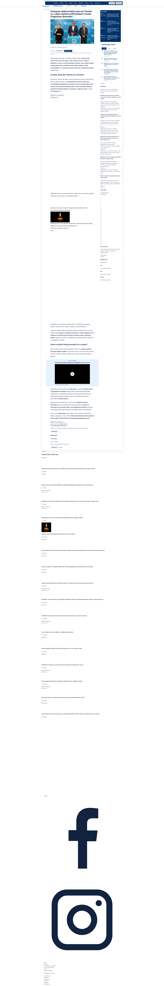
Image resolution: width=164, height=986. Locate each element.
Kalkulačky (51, 0)
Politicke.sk (46, 980)
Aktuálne (45, 0)
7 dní (109, 48)
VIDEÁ (76, 6)
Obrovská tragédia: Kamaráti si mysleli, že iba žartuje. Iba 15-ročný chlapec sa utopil (62, 648)
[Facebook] (82, 878)
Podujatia (48, 0)
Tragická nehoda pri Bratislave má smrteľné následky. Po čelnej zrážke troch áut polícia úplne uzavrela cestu (111, 78)
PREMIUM (68, 6)
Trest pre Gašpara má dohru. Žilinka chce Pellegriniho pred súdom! (57, 632)
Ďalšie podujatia (103, 262)
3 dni (104, 48)
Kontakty (46, 795)
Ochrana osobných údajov (49, 967)
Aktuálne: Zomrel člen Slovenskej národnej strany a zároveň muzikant (111, 59)
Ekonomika (81, 3)
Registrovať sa (54, 431)
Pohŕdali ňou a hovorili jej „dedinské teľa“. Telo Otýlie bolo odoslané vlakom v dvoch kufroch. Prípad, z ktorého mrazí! (109, 138)
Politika (70, 3)
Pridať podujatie (103, 255)
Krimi (75, 3)
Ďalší (107, 192)
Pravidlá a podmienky (48, 970)
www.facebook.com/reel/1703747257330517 (62, 384)
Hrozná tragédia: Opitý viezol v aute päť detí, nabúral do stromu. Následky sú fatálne (62, 681)
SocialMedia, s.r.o (47, 976)
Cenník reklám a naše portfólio (50, 965)
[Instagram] (82, 960)
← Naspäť (44, 9)
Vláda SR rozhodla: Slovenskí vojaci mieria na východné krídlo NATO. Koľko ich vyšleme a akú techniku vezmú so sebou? (71, 714)
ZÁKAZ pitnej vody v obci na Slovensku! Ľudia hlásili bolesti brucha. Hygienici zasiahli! (111, 64)
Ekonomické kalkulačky (57, 6)
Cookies (45, 969)
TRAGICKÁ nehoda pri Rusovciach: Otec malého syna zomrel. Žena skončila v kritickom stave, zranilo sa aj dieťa (110, 97)
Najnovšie (52, 441)
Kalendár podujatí (45, 6)
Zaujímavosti (97, 3)
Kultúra (86, 3)
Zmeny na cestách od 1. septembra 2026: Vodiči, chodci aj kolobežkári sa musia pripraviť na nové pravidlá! (67, 566)
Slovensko (56, 3)
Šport (91, 3)
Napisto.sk (46, 982)
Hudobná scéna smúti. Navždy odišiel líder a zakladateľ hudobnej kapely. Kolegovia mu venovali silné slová (110, 116)
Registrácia (112, 3)
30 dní (114, 48)
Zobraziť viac (102, 106)
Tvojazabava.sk (47, 984)
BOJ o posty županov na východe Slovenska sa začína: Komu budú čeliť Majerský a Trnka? (63, 697)
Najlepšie (56, 441)
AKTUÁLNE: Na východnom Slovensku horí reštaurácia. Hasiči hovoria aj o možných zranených (64, 615)
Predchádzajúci (103, 192)
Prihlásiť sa (119, 3)
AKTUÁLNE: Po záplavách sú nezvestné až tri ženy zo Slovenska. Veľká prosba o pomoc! (63, 664)
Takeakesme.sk (47, 979)
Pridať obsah (83, 6)
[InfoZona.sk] (43, 3)
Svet (66, 3)
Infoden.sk (46, 977)
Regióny (61, 3)
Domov (45, 962)
